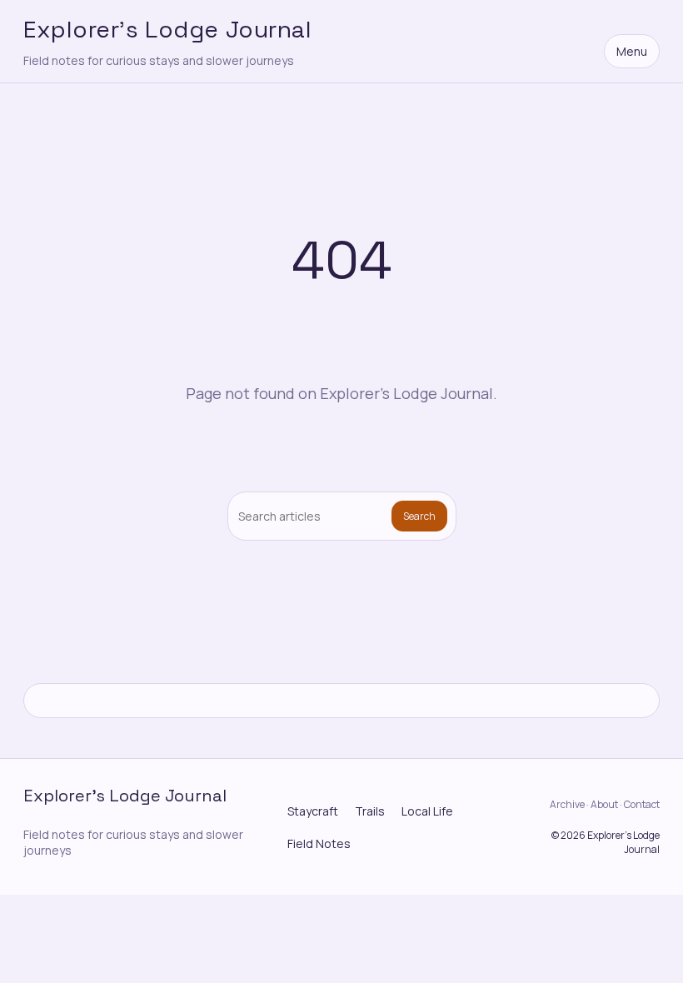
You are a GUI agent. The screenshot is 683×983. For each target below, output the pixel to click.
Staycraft (312, 811)
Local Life (427, 811)
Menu (631, 51)
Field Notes (319, 843)
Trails (370, 811)
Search (419, 516)
